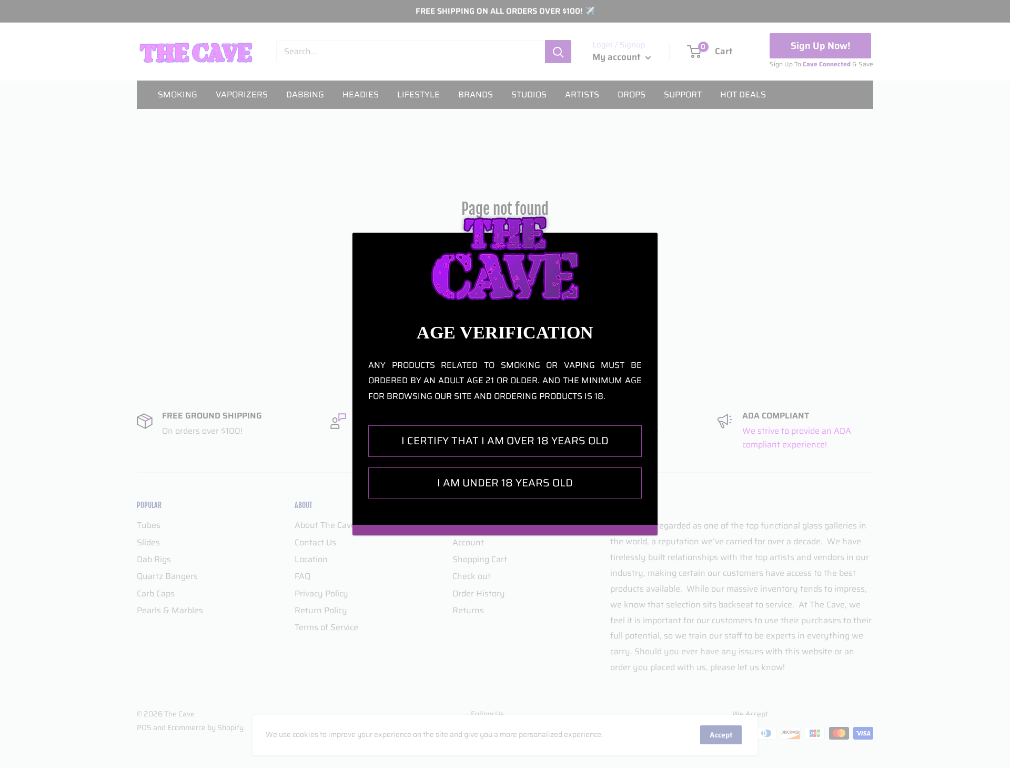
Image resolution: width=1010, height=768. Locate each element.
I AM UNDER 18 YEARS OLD (505, 482)
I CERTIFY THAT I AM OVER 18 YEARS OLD (505, 440)
